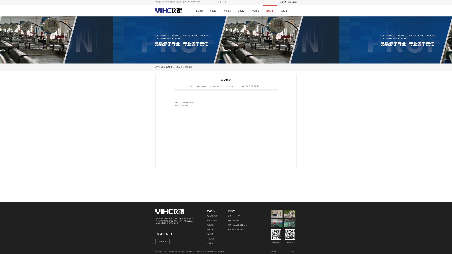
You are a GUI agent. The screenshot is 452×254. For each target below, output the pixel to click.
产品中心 (241, 11)
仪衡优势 (227, 11)
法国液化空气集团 (184, 102)
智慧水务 (284, 11)
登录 (219, 2)
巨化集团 (188, 67)
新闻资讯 (269, 11)
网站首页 (199, 11)
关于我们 (213, 11)
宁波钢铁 (181, 105)
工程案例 (255, 11)
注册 (224, 2)
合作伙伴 (178, 67)
